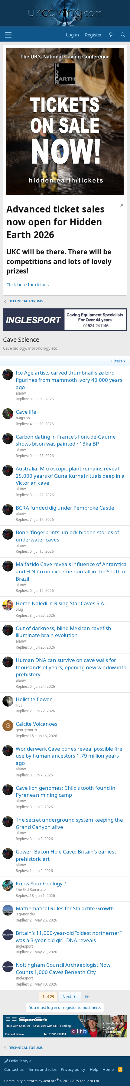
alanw (21, 393)
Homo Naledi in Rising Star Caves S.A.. (61, 603)
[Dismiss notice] (121, 206)
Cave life (26, 411)
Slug (19, 609)
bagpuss (23, 417)
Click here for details (27, 284)
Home (108, 1069)
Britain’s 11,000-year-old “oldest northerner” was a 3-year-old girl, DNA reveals (69, 936)
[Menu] (8, 35)
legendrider (25, 914)
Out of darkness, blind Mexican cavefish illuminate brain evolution (63, 632)
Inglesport (24, 946)
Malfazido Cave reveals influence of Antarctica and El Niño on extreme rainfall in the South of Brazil (71, 571)
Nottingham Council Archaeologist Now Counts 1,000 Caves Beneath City (63, 968)
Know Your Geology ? (41, 883)
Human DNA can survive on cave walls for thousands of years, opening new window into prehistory (71, 667)
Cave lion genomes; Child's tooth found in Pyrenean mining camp (65, 791)
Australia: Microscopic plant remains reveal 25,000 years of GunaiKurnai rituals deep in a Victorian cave (70, 476)
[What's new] (111, 34)
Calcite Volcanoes (36, 723)
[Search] (123, 34)
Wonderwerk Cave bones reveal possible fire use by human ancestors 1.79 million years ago (69, 756)
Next (67, 996)
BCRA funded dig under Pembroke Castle (65, 507)
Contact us (14, 1069)
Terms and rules (42, 1069)
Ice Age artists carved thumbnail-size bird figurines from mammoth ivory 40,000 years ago (69, 380)
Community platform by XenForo (52, 1080)
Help (94, 1069)
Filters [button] (116, 361)
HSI (19, 705)
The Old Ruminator (31, 889)
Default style (19, 1061)
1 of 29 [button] (48, 996)
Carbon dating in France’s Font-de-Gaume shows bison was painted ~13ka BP (66, 440)
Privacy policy (73, 1069)
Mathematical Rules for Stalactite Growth (65, 908)
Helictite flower (34, 699)
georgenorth (26, 729)
